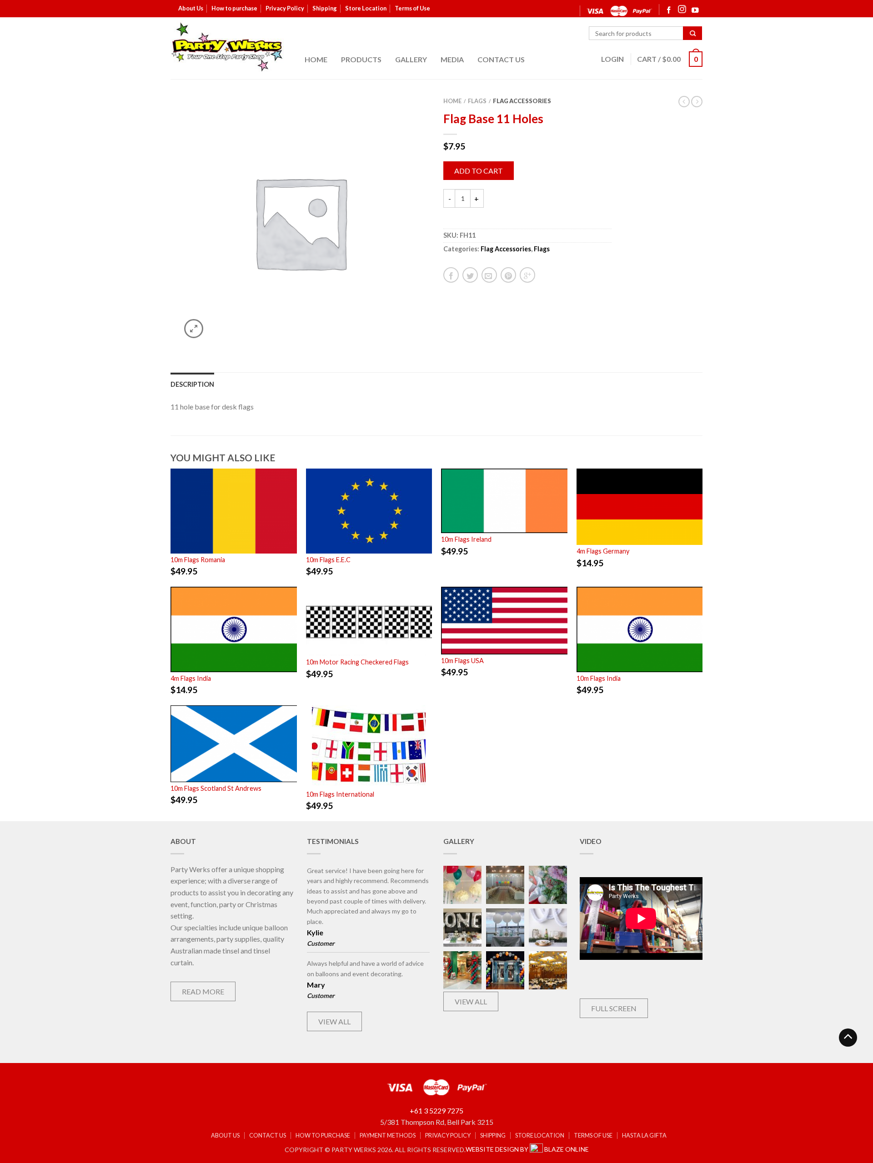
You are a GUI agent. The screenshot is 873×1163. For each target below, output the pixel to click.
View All (334, 1021)
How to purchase (234, 8)
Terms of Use (412, 8)
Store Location (365, 8)
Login (612, 59)
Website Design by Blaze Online (527, 1149)
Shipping (324, 8)
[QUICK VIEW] (234, 511)
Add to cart (478, 170)
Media (452, 59)
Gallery (411, 59)
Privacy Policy (285, 8)
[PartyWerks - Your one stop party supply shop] (227, 46)
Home (316, 59)
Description (192, 384)
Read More (203, 991)
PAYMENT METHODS (388, 1135)
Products (361, 59)
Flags (477, 101)
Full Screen (614, 1008)
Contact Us (501, 59)
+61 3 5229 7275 (436, 1110)
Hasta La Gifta (644, 1135)
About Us (190, 8)
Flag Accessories (522, 101)
